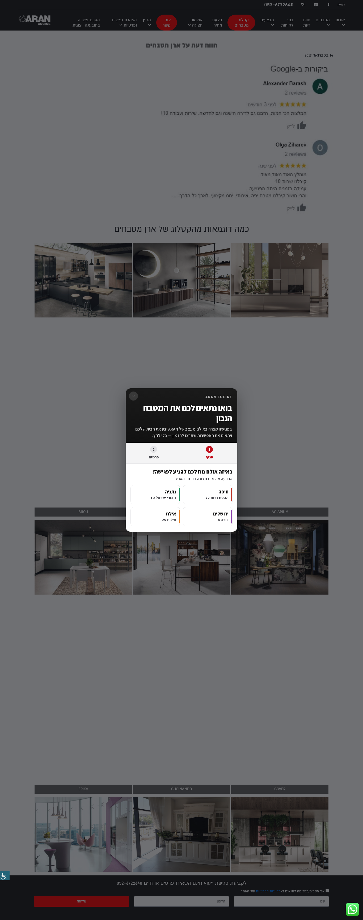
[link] (5, 875)
